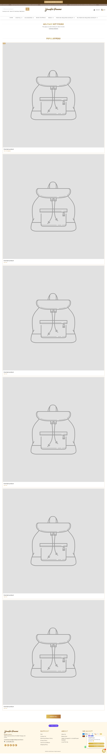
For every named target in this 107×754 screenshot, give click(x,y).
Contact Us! (43, 736)
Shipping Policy (44, 744)
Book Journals (41, 17)
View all (53, 716)
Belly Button (22, 11)
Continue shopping (53, 28)
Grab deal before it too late (53, 2)
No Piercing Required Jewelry (86, 17)
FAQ (41, 734)
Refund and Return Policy (46, 738)
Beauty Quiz (64, 736)
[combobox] (15, 9)
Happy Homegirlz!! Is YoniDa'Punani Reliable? (70, 739)
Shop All (18, 17)
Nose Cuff (12, 11)
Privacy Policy (43, 740)
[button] (104, 751)
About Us (63, 734)
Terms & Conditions (45, 742)
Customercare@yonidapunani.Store (13, 739)
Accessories (29, 17)
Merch (50, 17)
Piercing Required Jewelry (65, 17)
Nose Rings (16, 11)
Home (11, 17)
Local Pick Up (64, 742)
